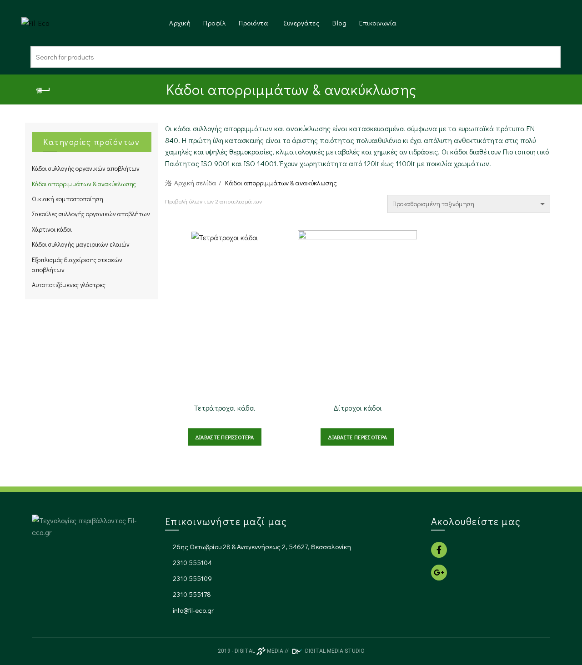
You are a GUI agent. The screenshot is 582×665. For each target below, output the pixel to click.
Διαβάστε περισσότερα (224, 437)
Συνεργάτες (301, 22)
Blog (339, 22)
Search (549, 57)
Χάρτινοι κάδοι (52, 229)
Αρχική (180, 22)
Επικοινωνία (378, 22)
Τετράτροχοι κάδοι (224, 407)
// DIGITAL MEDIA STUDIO (325, 651)
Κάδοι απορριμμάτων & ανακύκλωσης (84, 183)
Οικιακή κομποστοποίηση (67, 198)
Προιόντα (253, 22)
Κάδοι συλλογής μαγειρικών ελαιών (81, 244)
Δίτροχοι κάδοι (357, 407)
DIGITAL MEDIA (259, 651)
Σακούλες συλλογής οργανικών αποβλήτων (91, 213)
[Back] (43, 90)
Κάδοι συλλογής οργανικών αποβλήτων (86, 168)
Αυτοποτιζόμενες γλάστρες (68, 284)
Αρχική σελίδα (195, 182)
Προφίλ (214, 22)
